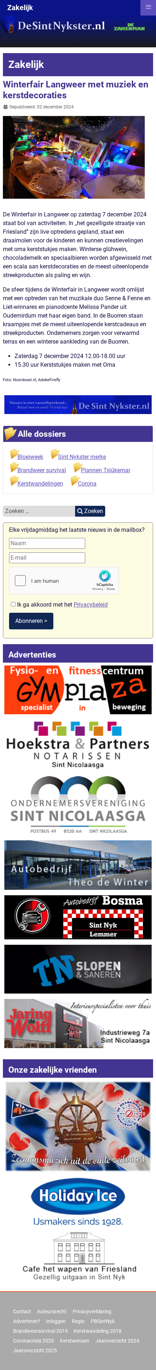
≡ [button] (148, 7)
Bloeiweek (30, 456)
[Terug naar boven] (143, 1356)
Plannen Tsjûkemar (105, 470)
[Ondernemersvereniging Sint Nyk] (78, 804)
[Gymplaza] (78, 689)
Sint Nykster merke (82, 456)
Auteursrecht (51, 1311)
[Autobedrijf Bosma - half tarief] (78, 916)
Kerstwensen (74, 1341)
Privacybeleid (91, 604)
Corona (87, 483)
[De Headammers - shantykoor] (78, 1126)
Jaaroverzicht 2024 (117, 1341)
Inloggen (56, 1321)
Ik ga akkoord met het (62, 604)
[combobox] (39, 511)
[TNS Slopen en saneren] (78, 968)
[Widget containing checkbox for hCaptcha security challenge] (64, 580)
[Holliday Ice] (78, 1201)
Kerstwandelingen (40, 483)
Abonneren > (31, 620)
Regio (78, 1321)
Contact (22, 1311)
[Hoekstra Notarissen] (78, 743)
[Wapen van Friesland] (78, 1256)
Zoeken (93, 511)
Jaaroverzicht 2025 (35, 1350)
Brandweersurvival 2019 (40, 1331)
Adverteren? (26, 1321)
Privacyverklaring (92, 1311)
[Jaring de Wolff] (78, 1023)
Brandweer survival (41, 470)
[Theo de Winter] (78, 864)
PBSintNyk (103, 1321)
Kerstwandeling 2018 (98, 1331)
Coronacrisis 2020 (33, 1341)
